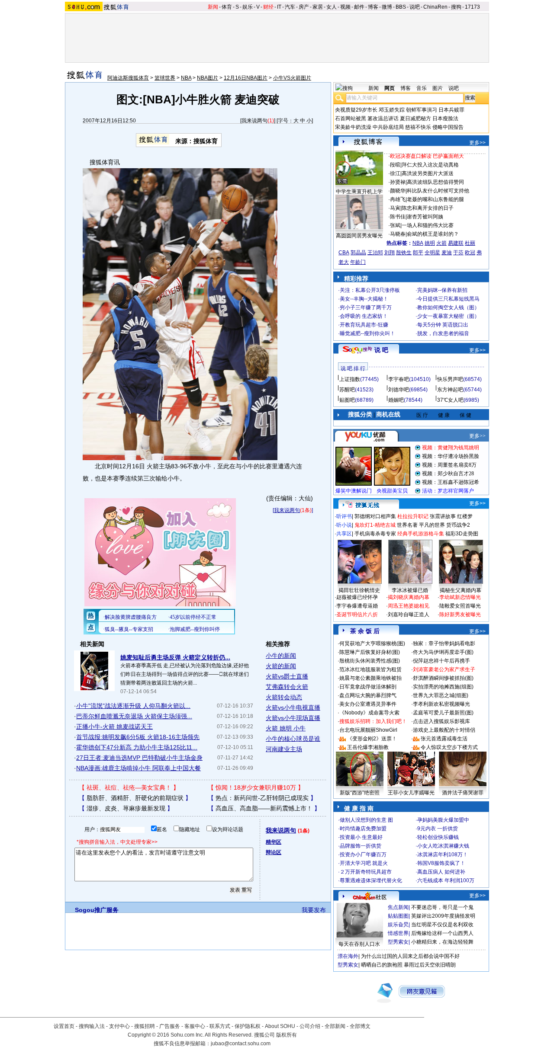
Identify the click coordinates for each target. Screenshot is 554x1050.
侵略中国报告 (448, 127)
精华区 (273, 842)
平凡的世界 (432, 525)
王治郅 (375, 253)
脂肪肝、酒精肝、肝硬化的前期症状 (135, 797)
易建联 (456, 243)
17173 (472, 7)
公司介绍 (310, 1026)
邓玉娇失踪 (392, 110)
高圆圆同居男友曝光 (359, 236)
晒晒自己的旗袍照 (382, 965)
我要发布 (314, 909)
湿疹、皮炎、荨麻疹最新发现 (126, 808)
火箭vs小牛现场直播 (293, 717)
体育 (227, 7)
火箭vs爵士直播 (287, 676)
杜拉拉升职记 (412, 516)
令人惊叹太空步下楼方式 (449, 747)
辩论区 (273, 852)
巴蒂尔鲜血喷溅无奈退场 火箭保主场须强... (134, 716)
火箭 (441, 243)
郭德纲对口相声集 (375, 516)
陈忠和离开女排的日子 (428, 208)
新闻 (213, 7)
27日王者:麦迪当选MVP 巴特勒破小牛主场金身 (139, 757)
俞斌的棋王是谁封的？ (433, 234)
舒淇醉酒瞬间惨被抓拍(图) (443, 678)
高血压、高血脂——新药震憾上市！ (264, 808)
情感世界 (398, 933)
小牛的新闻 (281, 655)
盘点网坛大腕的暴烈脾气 (367, 695)
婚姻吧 (396, 400)
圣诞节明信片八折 (357, 614)
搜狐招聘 (144, 1026)
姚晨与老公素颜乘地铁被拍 (370, 678)
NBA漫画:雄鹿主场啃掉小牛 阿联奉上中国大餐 (138, 768)
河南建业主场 (284, 749)
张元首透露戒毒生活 (444, 739)
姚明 (430, 243)
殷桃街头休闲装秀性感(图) (369, 661)
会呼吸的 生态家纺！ (364, 316)
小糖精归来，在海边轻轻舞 (442, 942)
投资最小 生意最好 (361, 837)
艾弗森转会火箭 (287, 686)
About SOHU (280, 1026)
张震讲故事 (443, 516)
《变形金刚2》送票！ (372, 739)
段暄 (395, 165)
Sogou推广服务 (97, 909)
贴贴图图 (398, 916)
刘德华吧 (398, 390)
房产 (304, 7)
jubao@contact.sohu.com (241, 1043)
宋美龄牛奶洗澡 (353, 127)
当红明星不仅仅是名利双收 (442, 925)
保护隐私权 (248, 1026)
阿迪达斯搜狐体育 (128, 78)
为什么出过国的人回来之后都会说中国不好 (410, 956)
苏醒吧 (347, 390)
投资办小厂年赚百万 (363, 855)
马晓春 (398, 234)
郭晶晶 (358, 253)
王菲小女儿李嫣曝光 (411, 793)
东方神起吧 (450, 390)
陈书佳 (398, 217)
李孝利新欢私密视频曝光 (441, 704)
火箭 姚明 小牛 (286, 728)
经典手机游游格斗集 (420, 534)
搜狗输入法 (92, 1026)
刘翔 (389, 253)
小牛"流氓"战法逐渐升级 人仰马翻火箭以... (133, 705)
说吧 (414, 7)
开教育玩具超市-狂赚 (364, 325)
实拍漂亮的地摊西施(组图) (443, 687)
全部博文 (360, 1026)
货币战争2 (458, 525)
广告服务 (169, 1026)
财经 (268, 7)
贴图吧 (347, 400)
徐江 (395, 173)
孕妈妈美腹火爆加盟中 (443, 820)
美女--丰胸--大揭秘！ (364, 299)
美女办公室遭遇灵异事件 (367, 704)
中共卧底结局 (388, 127)
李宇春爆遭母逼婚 (357, 606)
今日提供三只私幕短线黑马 (448, 299)
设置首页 (64, 1026)
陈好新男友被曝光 (460, 614)
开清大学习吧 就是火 (364, 863)
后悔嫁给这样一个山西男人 (442, 933)
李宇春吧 (398, 379)
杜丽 (470, 243)
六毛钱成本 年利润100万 (445, 880)
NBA (186, 78)
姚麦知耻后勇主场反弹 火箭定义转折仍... (175, 657)
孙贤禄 (398, 182)
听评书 (344, 516)
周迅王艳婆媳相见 (408, 606)
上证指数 (349, 379)
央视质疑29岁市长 (356, 110)
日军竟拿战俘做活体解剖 (367, 687)
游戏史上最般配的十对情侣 (444, 730)
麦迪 (446, 253)
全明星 (432, 253)
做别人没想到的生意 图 (366, 820)
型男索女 (398, 942)
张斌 (395, 225)
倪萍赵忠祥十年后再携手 (441, 661)
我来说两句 (254, 121)
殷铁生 (404, 253)
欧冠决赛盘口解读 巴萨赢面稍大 (427, 156)
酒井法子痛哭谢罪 (462, 793)
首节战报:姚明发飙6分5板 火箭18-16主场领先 (138, 736)
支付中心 (119, 1026)
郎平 (418, 253)
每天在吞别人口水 (359, 944)
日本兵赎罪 (451, 110)
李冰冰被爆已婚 (410, 590)
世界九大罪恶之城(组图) (440, 695)
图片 (437, 88)
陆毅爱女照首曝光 (460, 606)
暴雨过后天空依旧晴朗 (430, 965)
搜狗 (456, 7)
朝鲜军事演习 (421, 110)
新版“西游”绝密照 (360, 793)
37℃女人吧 (450, 400)
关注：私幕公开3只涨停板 (370, 290)
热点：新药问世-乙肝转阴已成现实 (262, 797)
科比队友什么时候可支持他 (438, 191)
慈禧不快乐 (418, 127)
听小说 (344, 525)
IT (279, 7)
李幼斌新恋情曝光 (460, 597)
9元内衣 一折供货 (437, 829)
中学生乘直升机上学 (359, 192)
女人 (331, 7)
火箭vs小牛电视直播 (293, 707)
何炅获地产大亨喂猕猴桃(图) (372, 643)
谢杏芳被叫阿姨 (425, 217)
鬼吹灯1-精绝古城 (375, 525)
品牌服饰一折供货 (360, 846)
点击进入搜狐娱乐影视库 (441, 721)
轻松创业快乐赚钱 (438, 837)
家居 (317, 7)
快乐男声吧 (450, 379)
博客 (373, 7)
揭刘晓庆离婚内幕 (408, 597)
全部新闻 (335, 1026)
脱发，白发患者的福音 (443, 333)
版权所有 (286, 1035)
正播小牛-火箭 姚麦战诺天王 (114, 726)
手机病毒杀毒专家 (375, 534)
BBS (401, 7)
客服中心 (194, 1026)
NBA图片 (207, 78)
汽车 (290, 7)
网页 (389, 88)
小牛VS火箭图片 (292, 78)
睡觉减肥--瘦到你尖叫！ (367, 333)
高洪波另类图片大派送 (428, 173)
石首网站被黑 (350, 118)
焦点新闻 (398, 907)
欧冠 (470, 253)
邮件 (359, 7)
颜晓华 (398, 191)
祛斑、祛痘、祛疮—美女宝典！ (129, 787)
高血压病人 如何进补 (441, 872)
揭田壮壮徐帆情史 (359, 590)
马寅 (395, 208)
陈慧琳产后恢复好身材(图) (369, 652)
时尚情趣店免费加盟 (363, 829)
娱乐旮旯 (398, 925)
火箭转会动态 (284, 697)
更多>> (477, 143)
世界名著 (407, 525)
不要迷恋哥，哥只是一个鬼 (442, 907)
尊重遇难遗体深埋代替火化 (371, 880)
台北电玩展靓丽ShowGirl (368, 730)
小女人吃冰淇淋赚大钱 (443, 846)
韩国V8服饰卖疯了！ (441, 863)
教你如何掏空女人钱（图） (448, 307)
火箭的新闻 (281, 666)
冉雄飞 (398, 199)
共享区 (344, 534)
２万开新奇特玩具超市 (366, 872)
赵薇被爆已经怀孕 (357, 597)
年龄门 (358, 262)
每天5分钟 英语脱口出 (442, 325)
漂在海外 (348, 956)
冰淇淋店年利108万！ (442, 855)
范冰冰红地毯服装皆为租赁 (370, 669)
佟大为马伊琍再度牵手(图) (443, 652)
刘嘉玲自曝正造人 (408, 614)
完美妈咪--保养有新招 (442, 290)
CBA (343, 253)
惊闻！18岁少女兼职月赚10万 (256, 787)
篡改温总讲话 (383, 118)
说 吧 (381, 349)
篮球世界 (165, 78)
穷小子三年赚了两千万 (366, 307)
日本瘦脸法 (445, 118)
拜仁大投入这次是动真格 (430, 165)
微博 (387, 7)
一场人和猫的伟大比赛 (428, 225)
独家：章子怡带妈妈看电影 (444, 643)
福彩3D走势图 (461, 534)
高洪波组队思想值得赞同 (435, 182)
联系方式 (219, 1026)
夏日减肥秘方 (415, 118)
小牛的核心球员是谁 (293, 738)
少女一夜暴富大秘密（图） (448, 316)
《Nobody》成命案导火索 (369, 713)
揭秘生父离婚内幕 (460, 590)
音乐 (421, 88)
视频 (345, 7)
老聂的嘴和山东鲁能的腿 (435, 199)
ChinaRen (435, 7)
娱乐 (247, 7)
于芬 (458, 253)
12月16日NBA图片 (245, 78)
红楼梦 (465, 516)
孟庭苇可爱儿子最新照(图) (443, 713)
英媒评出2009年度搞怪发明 (443, 916)
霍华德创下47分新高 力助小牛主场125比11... (136, 747)
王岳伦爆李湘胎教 (368, 747)
